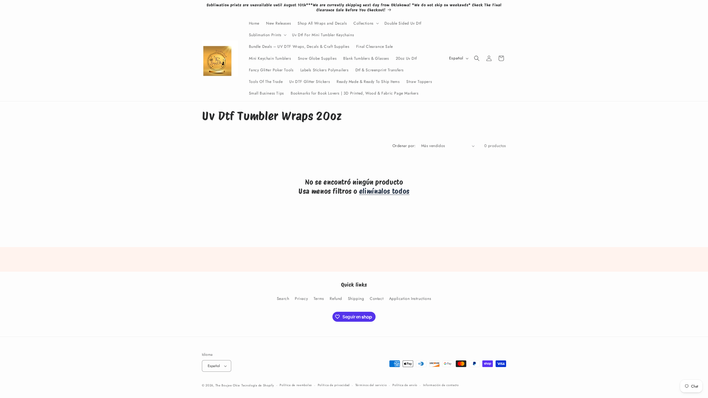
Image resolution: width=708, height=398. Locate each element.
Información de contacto (441, 385)
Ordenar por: (404, 145)
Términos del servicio (371, 385)
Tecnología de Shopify (257, 385)
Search (283, 298)
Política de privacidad (334, 385)
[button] (365, 23)
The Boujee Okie (227, 385)
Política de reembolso (296, 385)
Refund (336, 298)
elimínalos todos (384, 191)
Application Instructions (410, 298)
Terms (319, 298)
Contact (376, 298)
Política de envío (404, 385)
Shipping (356, 298)
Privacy (301, 298)
